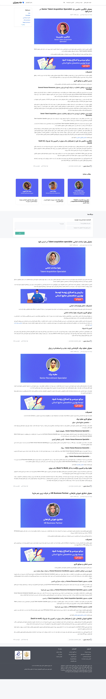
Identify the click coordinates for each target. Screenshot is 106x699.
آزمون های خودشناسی (87, 656)
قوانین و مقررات (59, 656)
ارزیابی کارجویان (73, 656)
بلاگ (64, 2)
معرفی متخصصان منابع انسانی (75, 166)
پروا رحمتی (82, 351)
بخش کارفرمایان (29, 2)
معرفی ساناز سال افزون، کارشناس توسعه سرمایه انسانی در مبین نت (28, 200)
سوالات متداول (59, 652)
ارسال (20, 233)
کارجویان (89, 649)
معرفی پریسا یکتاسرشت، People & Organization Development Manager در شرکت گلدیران (80, 201)
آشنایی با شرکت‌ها (70, 2)
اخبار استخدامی (26, 18)
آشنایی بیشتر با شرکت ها (86, 659)
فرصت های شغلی (87, 2)
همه (29, 13)
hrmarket (28, 15)
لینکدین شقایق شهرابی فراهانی (80, 615)
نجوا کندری (82, 15)
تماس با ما (60, 654)
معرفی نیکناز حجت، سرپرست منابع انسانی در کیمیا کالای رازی (53, 200)
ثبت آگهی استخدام (72, 652)
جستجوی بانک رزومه (72, 654)
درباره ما (60, 649)
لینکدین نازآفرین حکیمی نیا (81, 137)
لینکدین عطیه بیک (80, 465)
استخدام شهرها (26, 22)
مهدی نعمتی (82, 245)
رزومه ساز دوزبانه (88, 652)
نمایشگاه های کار (73, 659)
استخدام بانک (27, 20)
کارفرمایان (74, 649)
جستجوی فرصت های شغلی (86, 654)
